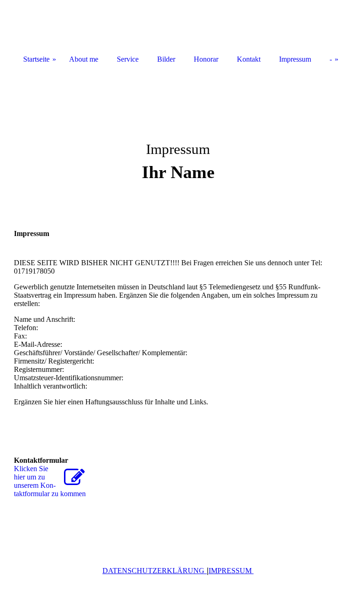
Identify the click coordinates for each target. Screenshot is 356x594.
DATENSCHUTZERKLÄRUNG (153, 571)
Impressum (295, 59)
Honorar (206, 59)
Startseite (36, 59)
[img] (178, 139)
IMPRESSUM (231, 571)
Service (128, 59)
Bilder (166, 59)
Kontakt (249, 59)
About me (83, 59)
